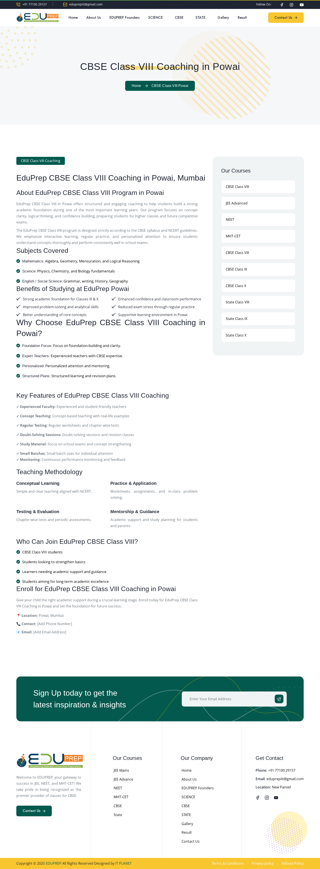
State (118, 814)
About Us (93, 17)
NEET (118, 788)
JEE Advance (123, 779)
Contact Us (191, 841)
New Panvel (281, 787)
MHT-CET (121, 797)
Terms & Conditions (228, 863)
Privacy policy (263, 863)
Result (242, 17)
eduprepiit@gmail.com (86, 4)
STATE (200, 17)
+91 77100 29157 (34, 4)
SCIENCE (155, 17)
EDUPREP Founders (124, 17)
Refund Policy (292, 863)
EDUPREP (54, 863)
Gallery (223, 17)
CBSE (179, 17)
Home (73, 17)
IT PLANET (123, 863)
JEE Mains (121, 770)
